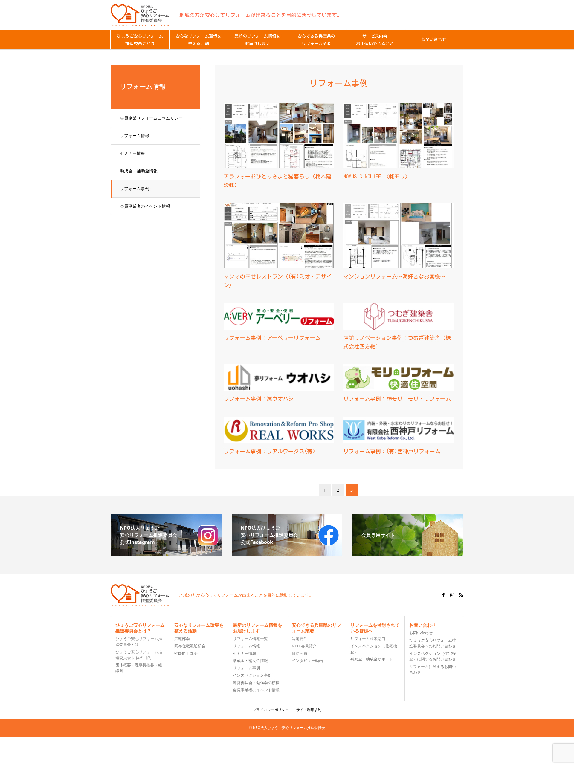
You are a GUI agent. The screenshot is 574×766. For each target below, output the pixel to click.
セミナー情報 (132, 153)
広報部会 (182, 638)
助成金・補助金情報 (139, 171)
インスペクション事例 (252, 675)
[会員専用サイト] (407, 553)
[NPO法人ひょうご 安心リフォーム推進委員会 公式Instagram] (166, 553)
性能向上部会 (186, 653)
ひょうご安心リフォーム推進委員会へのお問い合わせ (432, 643)
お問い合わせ (421, 632)
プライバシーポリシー (271, 709)
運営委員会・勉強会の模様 (256, 682)
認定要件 (299, 638)
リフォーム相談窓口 (367, 638)
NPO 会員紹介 (304, 646)
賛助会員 (299, 653)
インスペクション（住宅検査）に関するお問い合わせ (432, 656)
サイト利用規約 (308, 709)
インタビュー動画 (307, 660)
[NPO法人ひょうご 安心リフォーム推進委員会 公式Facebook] (287, 553)
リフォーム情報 (134, 135)
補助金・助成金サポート (371, 659)
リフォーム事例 (134, 188)
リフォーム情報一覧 (250, 638)
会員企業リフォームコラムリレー (151, 118)
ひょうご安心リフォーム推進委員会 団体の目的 (138, 654)
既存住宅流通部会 (189, 646)
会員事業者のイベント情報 (145, 206)
